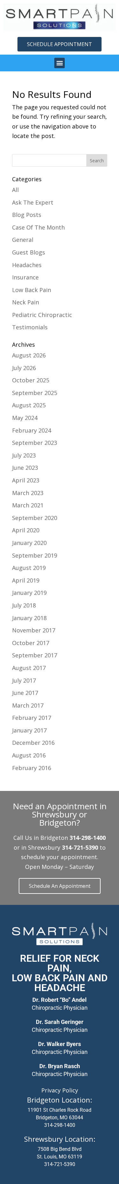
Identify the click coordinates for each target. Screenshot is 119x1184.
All (15, 190)
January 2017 (29, 730)
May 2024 (24, 418)
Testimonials (30, 327)
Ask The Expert (32, 202)
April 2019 (25, 580)
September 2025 (34, 393)
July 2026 (24, 368)
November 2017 (33, 630)
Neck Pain (25, 302)
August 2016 (29, 755)
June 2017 (25, 693)
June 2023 (25, 467)
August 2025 (29, 405)
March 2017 (27, 705)
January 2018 (29, 618)
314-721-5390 (59, 1164)
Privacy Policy (59, 1090)
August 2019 (29, 567)
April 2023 (25, 480)
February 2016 (31, 768)
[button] (59, 63)
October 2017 (30, 643)
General (22, 239)
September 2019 (34, 555)
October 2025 (30, 380)
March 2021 (27, 505)
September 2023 (34, 442)
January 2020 (29, 543)
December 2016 (33, 742)
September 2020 (34, 518)
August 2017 (29, 668)
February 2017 (31, 717)
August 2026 (29, 355)
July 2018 (24, 605)
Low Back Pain (31, 290)
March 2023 (27, 493)
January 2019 (29, 592)
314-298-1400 (59, 1125)
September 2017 (34, 655)
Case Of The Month (38, 227)
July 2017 (24, 680)
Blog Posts (26, 214)
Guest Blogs (28, 252)
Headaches (27, 265)
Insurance (25, 277)
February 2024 (31, 430)
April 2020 (25, 530)
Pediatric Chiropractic (42, 315)
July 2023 (24, 455)
